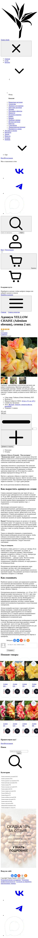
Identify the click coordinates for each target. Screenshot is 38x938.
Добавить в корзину (7, 446)
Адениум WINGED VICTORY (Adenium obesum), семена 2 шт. (24, 725)
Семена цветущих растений (9, 782)
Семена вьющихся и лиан (8, 807)
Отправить (10, 650)
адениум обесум (26, 404)
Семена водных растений (8, 799)
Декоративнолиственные (8, 805)
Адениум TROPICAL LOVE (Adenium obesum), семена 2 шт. (24, 685)
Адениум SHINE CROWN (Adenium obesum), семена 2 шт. (34, 685)
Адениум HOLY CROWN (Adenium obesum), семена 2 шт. (5, 685)
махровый (8, 406)
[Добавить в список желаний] (5, 663)
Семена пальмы (6, 784)
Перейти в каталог (7, 295)
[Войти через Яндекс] (21, 640)
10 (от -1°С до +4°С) (28, 401)
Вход (2, 158)
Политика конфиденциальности (15, 880)
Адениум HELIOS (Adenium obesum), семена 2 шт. (34, 725)
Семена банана (6, 795)
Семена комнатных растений (9, 776)
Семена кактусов (6, 801)
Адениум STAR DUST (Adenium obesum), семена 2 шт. (5, 725)
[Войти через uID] (14, 640)
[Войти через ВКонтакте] (17, 640)
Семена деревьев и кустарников (10, 780)
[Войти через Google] (24, 640)
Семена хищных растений (8, 791)
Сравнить (4, 334)
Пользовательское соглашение (11, 880)
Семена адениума (6, 778)
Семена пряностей (6, 789)
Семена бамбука (6, 793)
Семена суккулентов (7, 803)
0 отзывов (4, 333)
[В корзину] (7, 691)
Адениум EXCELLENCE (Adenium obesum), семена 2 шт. (15, 685)
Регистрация (8, 158)
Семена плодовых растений (9, 786)
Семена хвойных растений (8, 797)
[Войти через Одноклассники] (28, 640)
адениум (17, 404)
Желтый (11, 404)
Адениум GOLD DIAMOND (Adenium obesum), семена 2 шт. (15, 725)
